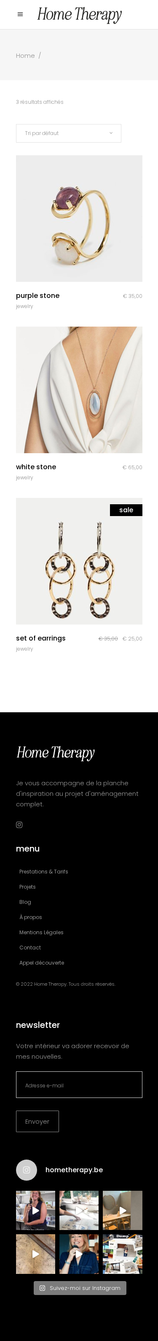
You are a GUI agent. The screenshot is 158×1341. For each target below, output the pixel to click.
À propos (30, 917)
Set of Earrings (41, 638)
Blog (25, 902)
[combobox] (68, 133)
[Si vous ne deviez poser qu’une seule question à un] (35, 1253)
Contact (30, 947)
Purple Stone (37, 295)
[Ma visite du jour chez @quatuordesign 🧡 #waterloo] (122, 1210)
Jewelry (24, 306)
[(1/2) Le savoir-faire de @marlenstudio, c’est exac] (79, 1210)
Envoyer (37, 1121)
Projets (27, 886)
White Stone (36, 467)
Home (25, 55)
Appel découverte (41, 962)
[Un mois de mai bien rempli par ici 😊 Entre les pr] (122, 1253)
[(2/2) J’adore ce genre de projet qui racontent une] (35, 1210)
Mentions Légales (41, 932)
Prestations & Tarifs (43, 871)
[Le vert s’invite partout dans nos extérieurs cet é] (79, 1253)
